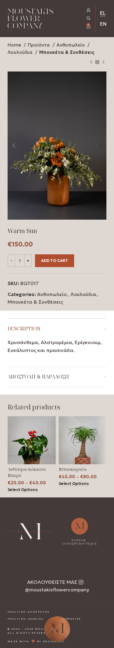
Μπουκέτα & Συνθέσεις (67, 52)
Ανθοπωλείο (71, 45)
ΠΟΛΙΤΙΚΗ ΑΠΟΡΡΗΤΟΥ (29, 611)
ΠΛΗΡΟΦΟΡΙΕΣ (67, 618)
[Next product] (103, 62)
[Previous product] (91, 62)
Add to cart (54, 260)
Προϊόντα (39, 45)
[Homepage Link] (30, 20)
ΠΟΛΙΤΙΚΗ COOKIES (26, 618)
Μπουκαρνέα (73, 469)
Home (15, 45)
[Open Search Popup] (89, 18)
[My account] (89, 10)
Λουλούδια (21, 52)
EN (103, 24)
